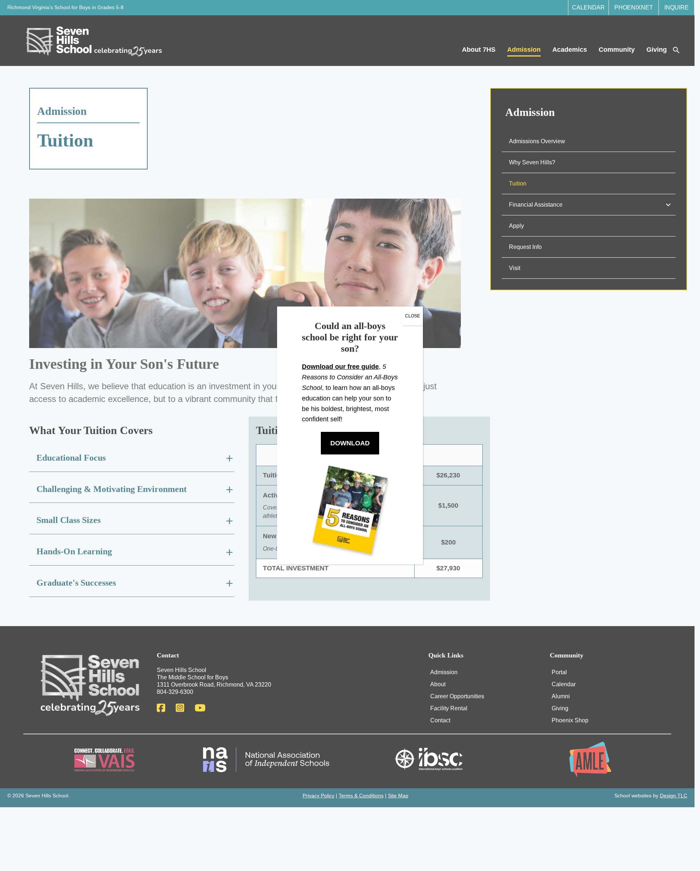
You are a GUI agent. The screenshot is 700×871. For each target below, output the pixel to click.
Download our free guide (340, 366)
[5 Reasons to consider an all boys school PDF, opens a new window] (350, 509)
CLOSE (412, 316)
